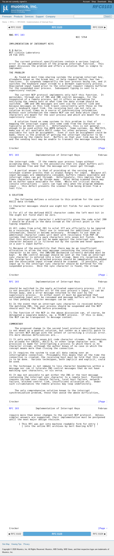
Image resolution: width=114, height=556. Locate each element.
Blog (110, 2)
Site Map (5, 544)
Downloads (102, 2)
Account (86, 2)
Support (40, 16)
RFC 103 (19, 35)
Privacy (26, 544)
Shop (94, 2)
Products (18, 16)
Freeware (7, 16)
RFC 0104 (98, 27)
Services (29, 16)
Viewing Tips (16, 544)
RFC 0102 (16, 27)
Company (50, 16)
